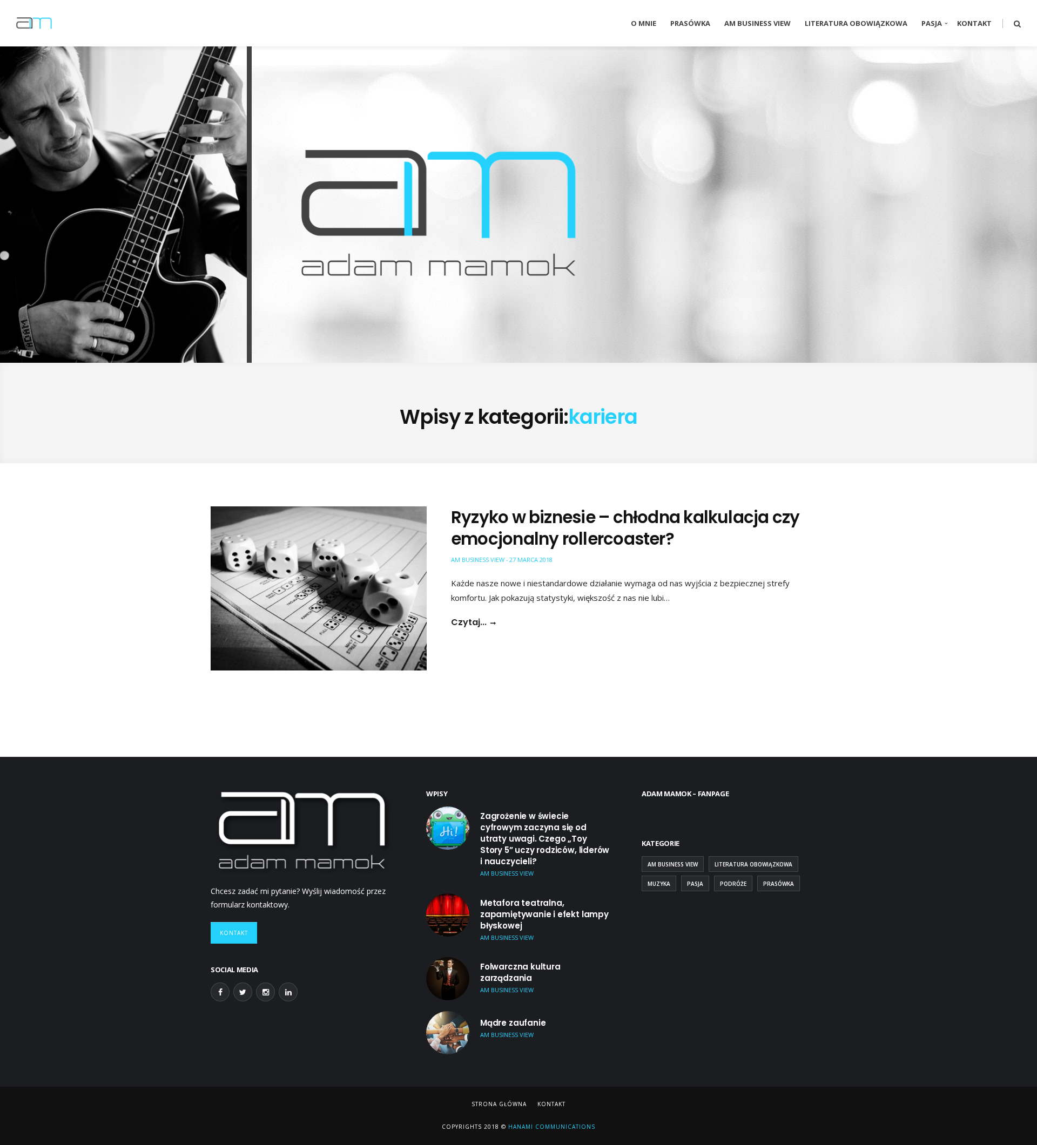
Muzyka (659, 883)
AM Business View (757, 23)
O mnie (643, 23)
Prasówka (690, 23)
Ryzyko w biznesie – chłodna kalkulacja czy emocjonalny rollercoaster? (625, 528)
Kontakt (974, 23)
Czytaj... (469, 622)
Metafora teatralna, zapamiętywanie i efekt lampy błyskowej (544, 914)
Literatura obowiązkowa (856, 23)
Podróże (733, 883)
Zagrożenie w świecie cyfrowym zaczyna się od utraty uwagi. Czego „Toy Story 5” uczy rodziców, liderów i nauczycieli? (544, 838)
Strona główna (499, 1104)
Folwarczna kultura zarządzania (520, 972)
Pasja (931, 23)
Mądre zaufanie (513, 1022)
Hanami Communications (550, 1126)
